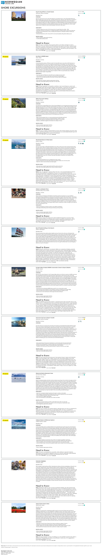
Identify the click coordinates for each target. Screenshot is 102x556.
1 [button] (84, 13)
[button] (79, 15)
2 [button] (84, 319)
